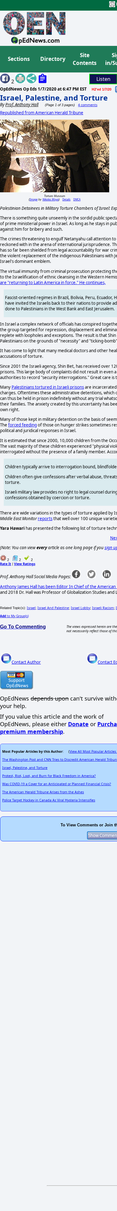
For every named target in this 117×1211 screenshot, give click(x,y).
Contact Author (26, 662)
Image (33, 199)
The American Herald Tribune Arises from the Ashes (43, 792)
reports (45, 518)
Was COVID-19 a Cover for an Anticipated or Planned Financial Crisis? (56, 784)
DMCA (76, 199)
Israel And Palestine (53, 608)
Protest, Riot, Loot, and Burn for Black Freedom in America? (49, 776)
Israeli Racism (103, 608)
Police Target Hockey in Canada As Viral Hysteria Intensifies (48, 800)
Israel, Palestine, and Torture (54, 97)
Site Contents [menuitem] (84, 59)
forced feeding (22, 425)
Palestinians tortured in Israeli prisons (48, 387)
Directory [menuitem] (52, 58)
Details (66, 199)
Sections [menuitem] (19, 58)
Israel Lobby (80, 608)
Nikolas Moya (50, 199)
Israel (31, 608)
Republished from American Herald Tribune (41, 113)
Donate (78, 724)
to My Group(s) (14, 616)
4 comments (87, 105)
